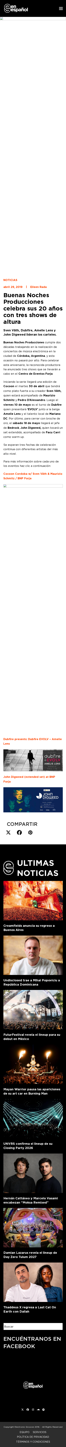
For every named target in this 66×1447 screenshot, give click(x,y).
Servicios (39, 1432)
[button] (61, 8)
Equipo (24, 1432)
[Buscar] (57, 1326)
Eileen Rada (38, 287)
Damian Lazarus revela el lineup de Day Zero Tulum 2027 (30, 1255)
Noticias (10, 280)
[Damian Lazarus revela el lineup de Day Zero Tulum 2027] (33, 1227)
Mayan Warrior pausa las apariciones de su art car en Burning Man (31, 1091)
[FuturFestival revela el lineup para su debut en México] (33, 1009)
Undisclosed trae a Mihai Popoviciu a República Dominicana (31, 982)
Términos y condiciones (33, 1441)
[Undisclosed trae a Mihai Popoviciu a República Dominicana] (33, 954)
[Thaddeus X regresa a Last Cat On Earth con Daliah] (33, 1281)
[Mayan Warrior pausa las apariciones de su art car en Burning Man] (33, 1063)
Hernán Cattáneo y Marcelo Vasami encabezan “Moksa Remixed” (30, 1200)
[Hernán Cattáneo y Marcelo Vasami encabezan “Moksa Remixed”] (33, 1172)
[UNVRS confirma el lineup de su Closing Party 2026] (33, 1118)
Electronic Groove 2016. (27, 1427)
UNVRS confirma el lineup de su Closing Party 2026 (27, 1146)
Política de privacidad (33, 1436)
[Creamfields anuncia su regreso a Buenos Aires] (33, 900)
